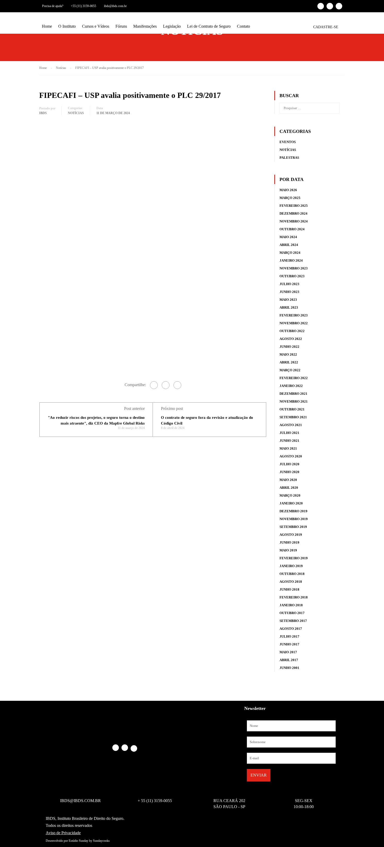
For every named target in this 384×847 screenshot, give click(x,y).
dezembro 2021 (293, 394)
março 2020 (290, 495)
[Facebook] (154, 385)
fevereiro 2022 (294, 378)
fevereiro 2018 (294, 597)
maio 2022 (288, 354)
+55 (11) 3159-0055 (83, 6)
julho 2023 (289, 284)
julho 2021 (289, 433)
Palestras (289, 158)
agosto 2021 (291, 425)
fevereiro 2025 (294, 206)
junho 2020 (289, 472)
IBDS (43, 113)
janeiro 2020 (291, 503)
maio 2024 (288, 237)
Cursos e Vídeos (95, 26)
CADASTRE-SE (325, 27)
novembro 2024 (294, 221)
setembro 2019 (293, 527)
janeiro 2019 (291, 566)
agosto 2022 (291, 339)
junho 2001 (289, 668)
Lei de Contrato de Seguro (209, 26)
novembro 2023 (294, 268)
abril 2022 (289, 362)
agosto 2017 (291, 629)
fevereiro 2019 (294, 558)
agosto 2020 (291, 456)
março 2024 (290, 253)
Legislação (172, 26)
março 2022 (290, 370)
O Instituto (67, 26)
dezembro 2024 (293, 213)
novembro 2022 (294, 323)
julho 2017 (289, 636)
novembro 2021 (294, 401)
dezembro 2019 (293, 511)
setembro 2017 (293, 621)
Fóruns (121, 26)
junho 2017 (289, 644)
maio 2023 (288, 300)
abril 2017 (289, 660)
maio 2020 (288, 480)
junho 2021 (289, 441)
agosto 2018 (291, 582)
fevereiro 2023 (294, 315)
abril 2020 (289, 488)
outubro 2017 (292, 613)
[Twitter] (166, 385)
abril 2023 (289, 307)
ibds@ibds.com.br (115, 6)
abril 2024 (289, 245)
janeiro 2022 (291, 386)
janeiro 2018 (291, 605)
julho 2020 (289, 464)
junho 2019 (289, 542)
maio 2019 (288, 550)
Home (47, 26)
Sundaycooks (101, 841)
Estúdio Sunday (78, 841)
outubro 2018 (292, 574)
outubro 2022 (292, 331)
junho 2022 (289, 347)
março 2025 (290, 198)
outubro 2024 (292, 229)
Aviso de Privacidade (63, 833)
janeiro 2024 (291, 260)
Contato (243, 26)
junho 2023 (289, 292)
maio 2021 (288, 448)
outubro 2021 (292, 409)
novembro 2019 (294, 519)
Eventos (288, 142)
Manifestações (145, 26)
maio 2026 (288, 190)
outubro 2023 (292, 276)
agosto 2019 (291, 535)
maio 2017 (288, 652)
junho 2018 (289, 589)
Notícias (76, 113)
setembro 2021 (293, 417)
